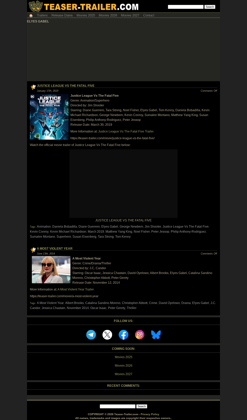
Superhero (64, 236)
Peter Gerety (116, 308)
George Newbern (131, 226)
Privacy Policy (150, 414)
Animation (44, 226)
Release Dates (62, 15)
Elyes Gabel (109, 226)
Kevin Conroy (39, 231)
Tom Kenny (123, 236)
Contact (148, 15)
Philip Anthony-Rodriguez (188, 231)
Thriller (131, 308)
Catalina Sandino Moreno (102, 303)
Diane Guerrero (89, 226)
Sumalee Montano (42, 236)
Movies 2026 (108, 15)
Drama (186, 303)
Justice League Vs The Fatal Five (66, 85)
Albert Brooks (74, 303)
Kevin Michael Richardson (68, 231)
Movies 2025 (86, 15)
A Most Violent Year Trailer (76, 289)
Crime (153, 303)
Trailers (42, 15)
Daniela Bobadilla (64, 226)
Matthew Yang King (119, 231)
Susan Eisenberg (84, 236)
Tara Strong (106, 236)
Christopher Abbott (134, 303)
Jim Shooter (153, 226)
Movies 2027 (130, 15)
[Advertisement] (123, 52)
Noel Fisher (142, 231)
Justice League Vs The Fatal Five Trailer (126, 131)
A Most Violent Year (55, 248)
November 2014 (78, 308)
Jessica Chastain (53, 308)
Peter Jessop (160, 231)
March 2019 (96, 231)
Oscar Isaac (98, 308)
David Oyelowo (169, 303)
